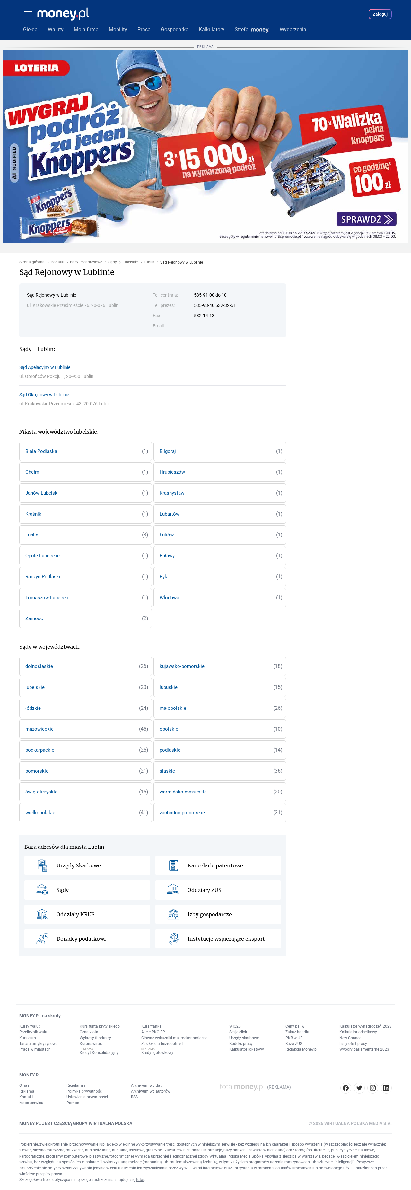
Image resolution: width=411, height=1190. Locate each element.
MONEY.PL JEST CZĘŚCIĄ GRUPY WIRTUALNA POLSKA (75, 1123)
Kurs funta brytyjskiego (100, 1026)
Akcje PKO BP (153, 1032)
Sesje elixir (238, 1032)
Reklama (26, 1091)
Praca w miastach (35, 1049)
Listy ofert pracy (353, 1043)
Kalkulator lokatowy (246, 1049)
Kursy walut (29, 1026)
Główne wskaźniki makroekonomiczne (174, 1038)
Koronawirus (91, 1043)
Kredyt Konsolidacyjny (99, 1052)
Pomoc (72, 1103)
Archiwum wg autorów (150, 1091)
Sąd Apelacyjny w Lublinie (44, 367)
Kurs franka (151, 1026)
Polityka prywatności (84, 1091)
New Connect (351, 1038)
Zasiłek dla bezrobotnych (163, 1043)
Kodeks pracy (241, 1043)
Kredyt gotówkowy (157, 1052)
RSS (134, 1097)
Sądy (112, 262)
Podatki (57, 262)
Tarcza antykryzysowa (38, 1043)
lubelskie (130, 262)
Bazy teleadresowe (86, 262)
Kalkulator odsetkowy (358, 1032)
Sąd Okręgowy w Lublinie (44, 394)
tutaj (140, 1179)
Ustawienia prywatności (87, 1097)
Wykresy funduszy (95, 1038)
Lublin (149, 262)
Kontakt (26, 1097)
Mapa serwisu (31, 1103)
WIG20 (235, 1026)
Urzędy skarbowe (244, 1038)
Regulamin (75, 1085)
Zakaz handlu (297, 1032)
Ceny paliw (294, 1026)
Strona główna (32, 262)
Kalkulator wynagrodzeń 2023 (365, 1026)
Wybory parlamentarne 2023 (364, 1049)
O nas (24, 1085)
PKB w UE (293, 1038)
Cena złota (89, 1032)
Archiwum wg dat (146, 1085)
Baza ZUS (293, 1043)
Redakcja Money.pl (301, 1049)
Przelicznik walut (33, 1032)
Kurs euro (27, 1038)
